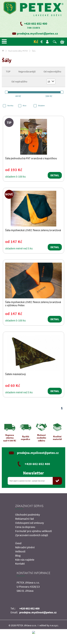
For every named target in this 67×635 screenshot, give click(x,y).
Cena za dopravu (25, 527)
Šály (34, 51)
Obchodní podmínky (27, 514)
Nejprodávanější (27, 71)
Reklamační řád (24, 518)
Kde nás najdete (24, 559)
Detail (54, 175)
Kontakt (20, 563)
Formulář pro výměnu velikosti (33, 531)
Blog (18, 555)
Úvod (18, 543)
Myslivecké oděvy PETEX (18, 51)
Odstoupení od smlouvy (29, 523)
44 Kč (18, 96)
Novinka (10, 105)
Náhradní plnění (25, 547)
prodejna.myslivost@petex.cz (37, 33)
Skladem (41, 105)
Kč (36, 41)
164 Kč (48, 96)
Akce (24, 105)
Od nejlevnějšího (52, 71)
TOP (8, 71)
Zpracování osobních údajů (31, 535)
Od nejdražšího (19, 81)
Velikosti (20, 551)
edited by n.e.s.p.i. (48, 625)
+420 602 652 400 (35, 24)
